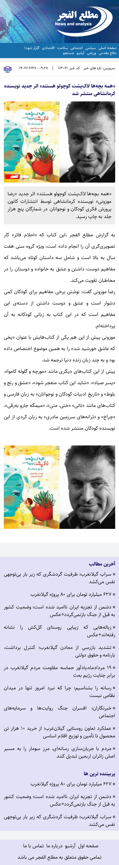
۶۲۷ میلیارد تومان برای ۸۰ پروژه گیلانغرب (72, 594)
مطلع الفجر (81, 235)
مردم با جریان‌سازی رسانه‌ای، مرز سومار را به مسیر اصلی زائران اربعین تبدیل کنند (59, 752)
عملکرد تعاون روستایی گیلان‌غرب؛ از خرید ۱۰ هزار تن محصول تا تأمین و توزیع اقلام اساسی (59, 732)
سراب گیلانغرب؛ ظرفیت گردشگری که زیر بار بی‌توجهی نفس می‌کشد (59, 578)
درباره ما (54, 846)
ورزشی (91, 53)
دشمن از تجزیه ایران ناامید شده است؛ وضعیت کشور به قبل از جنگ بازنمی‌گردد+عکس (59, 611)
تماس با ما (33, 846)
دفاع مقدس (107, 53)
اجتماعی (76, 48)
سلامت (62, 48)
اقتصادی (48, 48)
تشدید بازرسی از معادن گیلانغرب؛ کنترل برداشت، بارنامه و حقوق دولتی (59, 651)
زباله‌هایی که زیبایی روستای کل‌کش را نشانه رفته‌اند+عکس (59, 631)
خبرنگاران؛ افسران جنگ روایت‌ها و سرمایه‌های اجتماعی (59, 712)
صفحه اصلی (107, 48)
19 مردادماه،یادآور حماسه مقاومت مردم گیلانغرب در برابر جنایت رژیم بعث (59, 671)
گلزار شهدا (31, 48)
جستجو (68, 53)
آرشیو (80, 53)
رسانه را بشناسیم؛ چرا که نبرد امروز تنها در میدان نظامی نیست (59, 691)
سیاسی (90, 48)
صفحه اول (88, 846)
